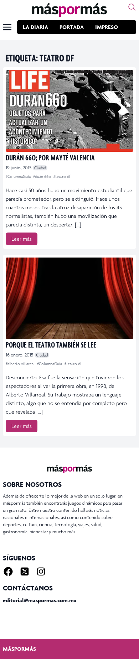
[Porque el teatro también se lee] (69, 298)
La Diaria (35, 27)
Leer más (21, 238)
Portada (72, 27)
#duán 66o (42, 176)
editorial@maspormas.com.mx (39, 600)
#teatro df (62, 176)
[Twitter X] (24, 571)
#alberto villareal (21, 363)
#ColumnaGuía (19, 176)
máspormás (19, 648)
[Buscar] (132, 7)
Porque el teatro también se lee (51, 344)
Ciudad (40, 167)
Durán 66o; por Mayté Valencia (50, 157)
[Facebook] (8, 571)
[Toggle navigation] (7, 27)
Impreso (106, 27)
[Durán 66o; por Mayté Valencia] (69, 111)
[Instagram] (41, 571)
